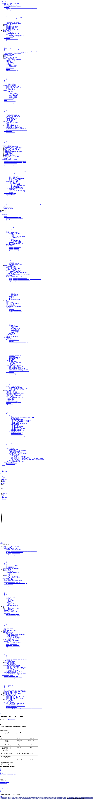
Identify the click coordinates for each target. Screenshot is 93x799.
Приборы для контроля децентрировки (11, 149)
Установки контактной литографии (15, 169)
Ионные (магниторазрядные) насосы (13, 198)
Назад (1, 211)
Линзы (5, 90)
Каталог (3, 215)
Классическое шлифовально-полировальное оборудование (15, 162)
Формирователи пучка (10, 60)
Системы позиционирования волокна (11, 142)
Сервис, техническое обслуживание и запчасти (13, 206)
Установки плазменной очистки (14, 183)
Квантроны (8, 64)
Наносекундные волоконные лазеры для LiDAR (15, 268)
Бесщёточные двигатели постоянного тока (14, 108)
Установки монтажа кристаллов (14, 184)
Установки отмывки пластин (14, 177)
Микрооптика (6, 80)
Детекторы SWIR (7, 12)
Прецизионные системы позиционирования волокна (16, 143)
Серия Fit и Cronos (7, 158)
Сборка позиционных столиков (12, 140)
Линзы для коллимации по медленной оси (8, 774)
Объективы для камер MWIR (11, 28)
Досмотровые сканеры (8, 208)
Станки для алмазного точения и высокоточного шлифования (15, 160)
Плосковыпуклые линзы (13, 94)
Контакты (4, 481)
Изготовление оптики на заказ (10, 101)
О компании (4, 214)
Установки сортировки (13, 172)
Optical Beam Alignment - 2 (9, 154)
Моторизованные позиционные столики (11, 125)
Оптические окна (7, 76)
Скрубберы (8, 195)
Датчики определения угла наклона (13, 40)
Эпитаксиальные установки (14, 174)
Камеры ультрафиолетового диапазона (13, 23)
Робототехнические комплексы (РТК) (15, 17)
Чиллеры (8, 69)
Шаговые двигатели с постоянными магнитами (15, 107)
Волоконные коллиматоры (11, 84)
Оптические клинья (10, 304)
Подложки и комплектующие (9, 133)
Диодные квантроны (12, 66)
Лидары (7, 19)
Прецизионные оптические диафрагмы (11, 75)
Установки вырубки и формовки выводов (16, 187)
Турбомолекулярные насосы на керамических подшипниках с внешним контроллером (24, 203)
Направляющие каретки (10, 132)
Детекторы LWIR (7, 4)
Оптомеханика (5, 102)
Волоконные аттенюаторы (11, 82)
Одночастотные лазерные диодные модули (12, 44)
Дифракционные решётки (9, 74)
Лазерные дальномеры (8, 24)
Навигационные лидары (13, 20)
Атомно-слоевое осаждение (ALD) (15, 168)
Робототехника (9, 16)
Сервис (3, 480)
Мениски (10, 92)
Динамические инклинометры (12, 39)
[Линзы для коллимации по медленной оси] (0, 772)
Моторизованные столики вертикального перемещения (16, 130)
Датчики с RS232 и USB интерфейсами (11, 156)
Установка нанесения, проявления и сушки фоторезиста (19, 170)
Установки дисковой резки (13, 182)
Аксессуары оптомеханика (9, 109)
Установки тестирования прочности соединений (17, 190)
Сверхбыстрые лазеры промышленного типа (12, 53)
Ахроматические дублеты (11, 98)
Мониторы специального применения (13, 6)
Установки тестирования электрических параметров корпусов (20, 191)
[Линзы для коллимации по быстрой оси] (0, 768)
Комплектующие (7, 31)
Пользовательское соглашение (7, 787)
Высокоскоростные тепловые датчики (11, 146)
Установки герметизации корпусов (15, 186)
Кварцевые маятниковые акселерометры (16, 35)
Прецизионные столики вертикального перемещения (16, 137)
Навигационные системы (7, 30)
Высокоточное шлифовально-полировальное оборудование (15, 161)
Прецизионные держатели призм (12, 115)
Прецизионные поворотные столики (13, 136)
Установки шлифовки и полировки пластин (17, 173)
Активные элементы (10, 63)
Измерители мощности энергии (10, 155)
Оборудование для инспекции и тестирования (14, 188)
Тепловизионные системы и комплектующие (10, 3)
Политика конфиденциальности (8, 788)
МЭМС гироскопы (9, 37)
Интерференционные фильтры (10, 85)
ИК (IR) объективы (7, 25)
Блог (3, 466)
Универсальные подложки (13, 377)
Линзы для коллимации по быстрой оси (7, 770)
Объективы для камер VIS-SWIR (12, 26)
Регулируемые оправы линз (11, 114)
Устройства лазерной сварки (9, 54)
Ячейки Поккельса (9, 62)
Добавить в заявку (11, 719)
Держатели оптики (7, 111)
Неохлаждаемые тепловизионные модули (12, 13)
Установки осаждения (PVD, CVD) (15, 180)
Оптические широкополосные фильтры (13, 87)
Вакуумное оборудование (11, 448)
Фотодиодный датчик (8, 153)
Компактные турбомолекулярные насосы (16, 201)
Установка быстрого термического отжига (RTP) (17, 171)
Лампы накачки (9, 67)
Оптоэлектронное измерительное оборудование (13, 147)
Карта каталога (3, 1)
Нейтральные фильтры (10, 89)
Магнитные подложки (13, 376)
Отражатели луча (9, 117)
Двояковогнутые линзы (13, 97)
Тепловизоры (6, 7)
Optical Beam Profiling (8, 150)
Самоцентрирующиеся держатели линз (13, 112)
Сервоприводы (11, 341)
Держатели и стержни (8, 121)
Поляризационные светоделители (12, 78)
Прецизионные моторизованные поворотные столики (16, 128)
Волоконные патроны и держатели (12, 110)
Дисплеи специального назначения (10, 5)
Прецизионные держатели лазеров (12, 122)
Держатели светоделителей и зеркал (13, 116)
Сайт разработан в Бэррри (5, 791)
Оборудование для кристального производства (17, 415)
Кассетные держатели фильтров (12, 118)
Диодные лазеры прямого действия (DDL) (12, 49)
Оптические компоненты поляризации (13, 303)
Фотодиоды (8, 61)
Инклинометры (7, 38)
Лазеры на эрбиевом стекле (9, 43)
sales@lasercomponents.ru (4, 470)
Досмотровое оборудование (7, 207)
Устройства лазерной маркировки (10, 57)
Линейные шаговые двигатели (12, 105)
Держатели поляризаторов (11, 119)
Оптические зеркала (10, 302)
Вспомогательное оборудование (10, 193)
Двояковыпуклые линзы (13, 95)
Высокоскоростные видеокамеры (12, 22)
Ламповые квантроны (13, 65)
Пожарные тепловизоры (13, 228)
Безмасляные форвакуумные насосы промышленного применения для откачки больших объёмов (24, 204)
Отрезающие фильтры (10, 88)
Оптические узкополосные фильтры (13, 86)
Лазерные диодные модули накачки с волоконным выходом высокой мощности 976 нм (22, 51)
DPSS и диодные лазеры (8, 55)
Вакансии (4, 784)
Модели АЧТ (6, 157)
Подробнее (2, 769)
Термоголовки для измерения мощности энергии (13, 151)
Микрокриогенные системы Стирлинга (11, 29)
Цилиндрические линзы (13, 93)
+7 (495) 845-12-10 (3, 471)
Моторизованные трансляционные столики (14, 127)
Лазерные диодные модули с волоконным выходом (13, 50)
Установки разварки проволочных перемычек (17, 185)
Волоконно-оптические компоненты (11, 81)
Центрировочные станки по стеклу (10, 163)
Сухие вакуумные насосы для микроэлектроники (15, 199)
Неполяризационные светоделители (13, 79)
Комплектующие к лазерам (9, 58)
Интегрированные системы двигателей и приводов (18, 342)
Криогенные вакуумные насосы (12, 205)
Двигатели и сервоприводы (11, 339)
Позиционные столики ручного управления (14, 378)
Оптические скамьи (8, 131)
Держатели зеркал (9, 120)
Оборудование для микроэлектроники (11, 411)
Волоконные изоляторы (10, 83)
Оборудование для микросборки (12, 181)
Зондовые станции (12, 189)
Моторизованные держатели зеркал (13, 126)
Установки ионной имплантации (15, 176)
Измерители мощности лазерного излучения (12, 148)
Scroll (1, 796)
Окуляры (6, 14)
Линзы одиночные (9, 91)
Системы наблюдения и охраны (10, 15)
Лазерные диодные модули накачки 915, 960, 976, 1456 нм (17, 52)
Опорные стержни (9, 123)
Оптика (3, 71)
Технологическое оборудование (12, 413)
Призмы (5, 100)
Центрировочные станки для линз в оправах (12, 164)
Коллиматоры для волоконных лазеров (13, 59)
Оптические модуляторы (11, 267)
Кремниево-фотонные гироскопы (12, 33)
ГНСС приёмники (9, 32)
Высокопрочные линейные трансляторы (13, 129)
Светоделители (7, 77)
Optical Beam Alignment (8, 152)
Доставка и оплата (5, 786)
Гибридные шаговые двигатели (12, 106)
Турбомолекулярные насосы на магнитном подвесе (18, 202)
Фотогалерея (4, 479)
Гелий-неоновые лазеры (8, 46)
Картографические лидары (13, 21)
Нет (72, 798)
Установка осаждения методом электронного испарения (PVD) (20, 167)
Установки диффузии (12, 175)
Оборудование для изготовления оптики (9, 159)
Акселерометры (9, 34)
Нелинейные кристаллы (8, 99)
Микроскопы (11, 192)
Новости (3, 465)
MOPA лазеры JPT (7, 48)
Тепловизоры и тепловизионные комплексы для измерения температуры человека (21, 8)
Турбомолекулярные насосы (11, 200)
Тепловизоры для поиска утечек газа (15, 226)
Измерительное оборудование (7, 145)
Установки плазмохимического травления (16, 178)
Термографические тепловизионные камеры (14, 9)
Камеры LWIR (11, 227)
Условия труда (4, 785)
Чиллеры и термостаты (10, 194)
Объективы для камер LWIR (11, 27)
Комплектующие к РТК (13, 18)
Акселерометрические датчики (14, 36)
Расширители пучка (10, 68)
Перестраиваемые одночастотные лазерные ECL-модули (16, 45)
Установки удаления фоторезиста (15, 179)
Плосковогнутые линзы (13, 96)
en (2, 488)
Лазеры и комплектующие (9, 265)
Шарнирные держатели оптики (12, 113)
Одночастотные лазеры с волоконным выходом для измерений (15, 47)
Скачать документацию (6, 722)
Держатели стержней (10, 124)
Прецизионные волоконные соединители (14, 144)
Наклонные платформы (10, 139)
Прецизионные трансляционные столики (14, 141)
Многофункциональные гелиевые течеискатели (17, 450)
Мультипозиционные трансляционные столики (15, 138)
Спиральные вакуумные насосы (14, 451)
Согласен (69, 798)
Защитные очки (7, 56)
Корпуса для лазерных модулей (12, 70)
